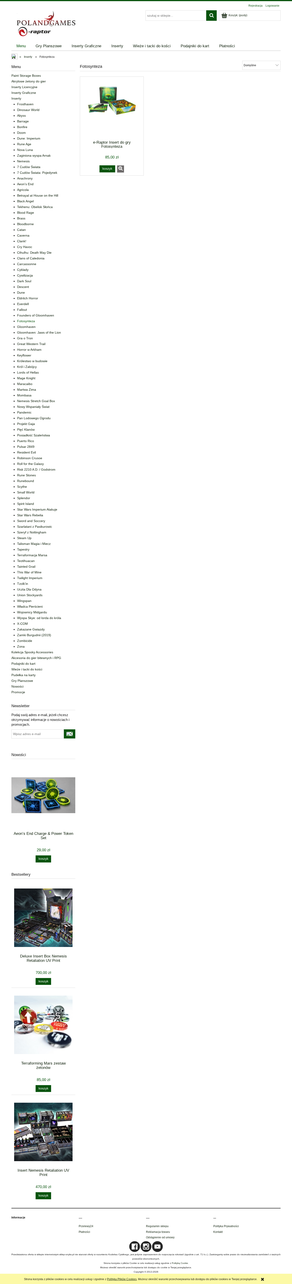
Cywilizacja (25, 275)
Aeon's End (25, 184)
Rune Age (24, 144)
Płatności (84, 1232)
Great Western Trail (31, 344)
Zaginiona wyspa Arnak (34, 155)
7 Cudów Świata (28, 167)
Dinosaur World (28, 110)
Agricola (23, 190)
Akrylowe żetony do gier (28, 81)
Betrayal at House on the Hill (37, 195)
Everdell (23, 304)
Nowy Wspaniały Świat (33, 407)
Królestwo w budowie (32, 361)
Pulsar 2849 (25, 446)
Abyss (21, 115)
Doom (21, 132)
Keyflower (24, 355)
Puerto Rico (25, 441)
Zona (21, 646)
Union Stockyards (29, 595)
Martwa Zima (26, 389)
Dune (21, 292)
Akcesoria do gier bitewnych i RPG (36, 658)
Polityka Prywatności (226, 1226)
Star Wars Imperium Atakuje (37, 509)
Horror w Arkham (29, 349)
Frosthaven (25, 104)
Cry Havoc (24, 247)
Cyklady (23, 270)
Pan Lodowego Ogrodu (34, 418)
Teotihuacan (26, 561)
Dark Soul (24, 281)
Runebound (25, 481)
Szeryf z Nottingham (31, 532)
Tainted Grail (26, 566)
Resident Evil (26, 452)
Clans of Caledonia (30, 258)
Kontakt (218, 1232)
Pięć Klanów (26, 429)
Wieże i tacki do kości (26, 669)
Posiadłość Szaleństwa (33, 435)
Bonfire (22, 127)
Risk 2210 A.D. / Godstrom (36, 469)
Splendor (23, 498)
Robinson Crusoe (29, 458)
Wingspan (24, 601)
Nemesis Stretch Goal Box (36, 401)
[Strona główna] (45, 23)
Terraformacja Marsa (32, 555)
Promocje (18, 692)
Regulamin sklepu (157, 1226)
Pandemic (24, 412)
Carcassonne (26, 264)
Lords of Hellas (28, 372)
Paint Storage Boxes (26, 75)
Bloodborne (25, 224)
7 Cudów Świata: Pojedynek (37, 172)
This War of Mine (29, 572)
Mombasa (24, 395)
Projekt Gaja (26, 424)
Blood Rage (25, 212)
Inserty (16, 98)
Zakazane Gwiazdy (31, 629)
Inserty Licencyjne (24, 87)
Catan (21, 230)
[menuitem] (21, 46)
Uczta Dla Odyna (29, 589)
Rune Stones (26, 475)
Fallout (22, 309)
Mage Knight (26, 378)
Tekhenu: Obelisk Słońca (35, 207)
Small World (25, 492)
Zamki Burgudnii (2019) (34, 635)
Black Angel (25, 201)
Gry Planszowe (22, 681)
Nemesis (23, 161)
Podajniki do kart (23, 663)
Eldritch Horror (27, 298)
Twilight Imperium (29, 578)
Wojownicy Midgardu (32, 612)
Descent (23, 287)
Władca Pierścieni (30, 606)
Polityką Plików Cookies (122, 1279)
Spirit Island (25, 504)
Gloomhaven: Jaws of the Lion (39, 332)
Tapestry (23, 549)
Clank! (21, 241)
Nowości (17, 686)
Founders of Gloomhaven (35, 315)
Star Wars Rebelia (30, 515)
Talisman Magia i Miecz (34, 544)
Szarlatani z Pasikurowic (34, 526)
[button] (120, 169)
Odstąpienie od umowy (160, 1237)
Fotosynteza (26, 321)
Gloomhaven (26, 327)
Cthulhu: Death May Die (34, 252)
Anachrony (25, 178)
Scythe (22, 486)
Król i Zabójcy (27, 367)
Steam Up (24, 538)
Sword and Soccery (31, 521)
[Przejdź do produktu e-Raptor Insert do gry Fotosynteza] (112, 108)
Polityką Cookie (180, 1263)
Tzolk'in (22, 583)
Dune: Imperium (28, 138)
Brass (21, 218)
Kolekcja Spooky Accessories (32, 652)
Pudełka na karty (23, 675)
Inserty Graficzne (23, 93)
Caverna (23, 235)
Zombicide (24, 641)
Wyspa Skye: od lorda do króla (39, 618)
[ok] (69, 733)
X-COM (22, 623)
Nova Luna (25, 150)
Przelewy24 (86, 1226)
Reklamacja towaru (158, 1232)
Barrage (23, 121)
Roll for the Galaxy (30, 464)
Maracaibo (24, 384)
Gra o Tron (25, 338)
